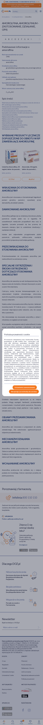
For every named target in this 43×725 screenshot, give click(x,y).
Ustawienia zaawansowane (25, 387)
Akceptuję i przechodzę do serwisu (24, 392)
